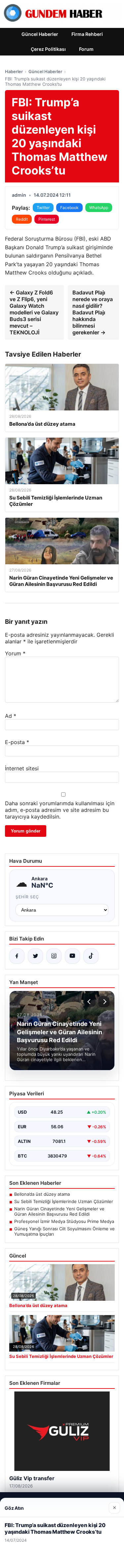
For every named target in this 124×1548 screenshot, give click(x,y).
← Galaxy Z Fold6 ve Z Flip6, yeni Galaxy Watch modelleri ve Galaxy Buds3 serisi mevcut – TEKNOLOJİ (34, 312)
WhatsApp (98, 207)
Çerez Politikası (48, 49)
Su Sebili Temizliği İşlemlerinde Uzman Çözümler (63, 1201)
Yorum (15, 653)
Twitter (43, 207)
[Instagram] (54, 956)
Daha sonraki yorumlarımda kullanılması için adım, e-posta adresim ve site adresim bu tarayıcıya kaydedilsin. (59, 810)
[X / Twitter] (35, 956)
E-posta (17, 742)
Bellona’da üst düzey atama (42, 1194)
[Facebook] (16, 956)
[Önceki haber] (90, 1001)
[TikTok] (91, 956)
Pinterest (46, 219)
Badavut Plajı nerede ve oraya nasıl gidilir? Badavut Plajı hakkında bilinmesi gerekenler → (92, 312)
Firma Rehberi (87, 34)
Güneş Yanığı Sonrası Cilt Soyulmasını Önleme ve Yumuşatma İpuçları (64, 1231)
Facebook (69, 207)
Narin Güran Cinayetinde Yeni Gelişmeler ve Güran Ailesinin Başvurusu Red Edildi (59, 1211)
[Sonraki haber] (103, 1001)
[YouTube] (72, 956)
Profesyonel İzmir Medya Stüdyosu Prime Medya (64, 1221)
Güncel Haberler (39, 34)
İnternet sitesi (22, 768)
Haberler (14, 71)
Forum (86, 49)
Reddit (22, 219)
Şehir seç (27, 896)
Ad (10, 716)
